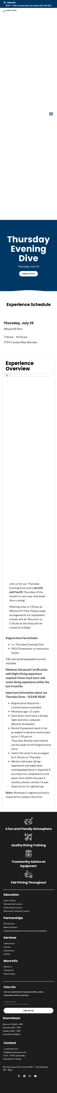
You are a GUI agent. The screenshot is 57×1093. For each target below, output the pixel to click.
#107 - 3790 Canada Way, (14, 1055)
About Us (8, 966)
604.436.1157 (45, 5)
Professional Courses (13, 907)
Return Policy (9, 974)
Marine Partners (11, 927)
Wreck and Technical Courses (16, 911)
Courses (7, 947)
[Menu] (51, 114)
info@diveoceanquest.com (15, 1052)
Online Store (9, 943)
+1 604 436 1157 (11, 1049)
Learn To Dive (9, 900)
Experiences (9, 950)
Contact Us (9, 970)
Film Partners (9, 923)
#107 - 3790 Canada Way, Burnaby (22, 5)
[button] (9, 3)
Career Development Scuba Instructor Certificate (25, 931)
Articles (7, 954)
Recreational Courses (13, 904)
